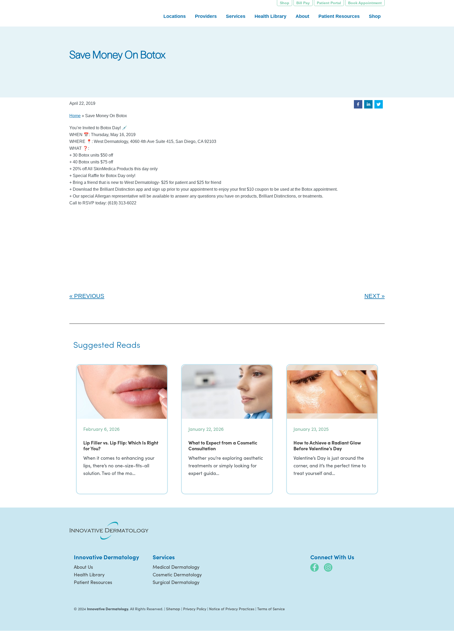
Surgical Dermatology (176, 582)
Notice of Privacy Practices (231, 608)
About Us (83, 567)
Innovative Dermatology (108, 13)
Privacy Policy (194, 608)
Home (75, 115)
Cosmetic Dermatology (177, 574)
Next (372, 296)
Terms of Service (271, 608)
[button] (358, 104)
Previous (89, 296)
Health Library (89, 574)
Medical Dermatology (176, 567)
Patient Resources (93, 582)
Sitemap (173, 608)
